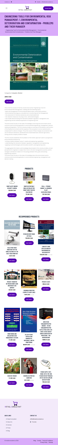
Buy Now (9, 101)
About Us (9, 422)
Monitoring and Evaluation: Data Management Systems (12, 336)
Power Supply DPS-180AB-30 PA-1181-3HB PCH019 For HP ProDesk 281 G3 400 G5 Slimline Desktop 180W (45, 376)
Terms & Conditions (47, 440)
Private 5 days (46, 282)
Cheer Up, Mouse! (12, 376)
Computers (14, 93)
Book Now (48, 8)
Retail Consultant (11, 419)
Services (9, 425)
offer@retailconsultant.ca (47, 2)
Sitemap (51, 442)
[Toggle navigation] (6, 8)
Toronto (39, 2)
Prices (8, 428)
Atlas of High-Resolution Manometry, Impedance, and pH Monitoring (29, 338)
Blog (8, 431)
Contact (39, 440)
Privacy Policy (43, 442)
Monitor (20, 93)
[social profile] (11, 2)
